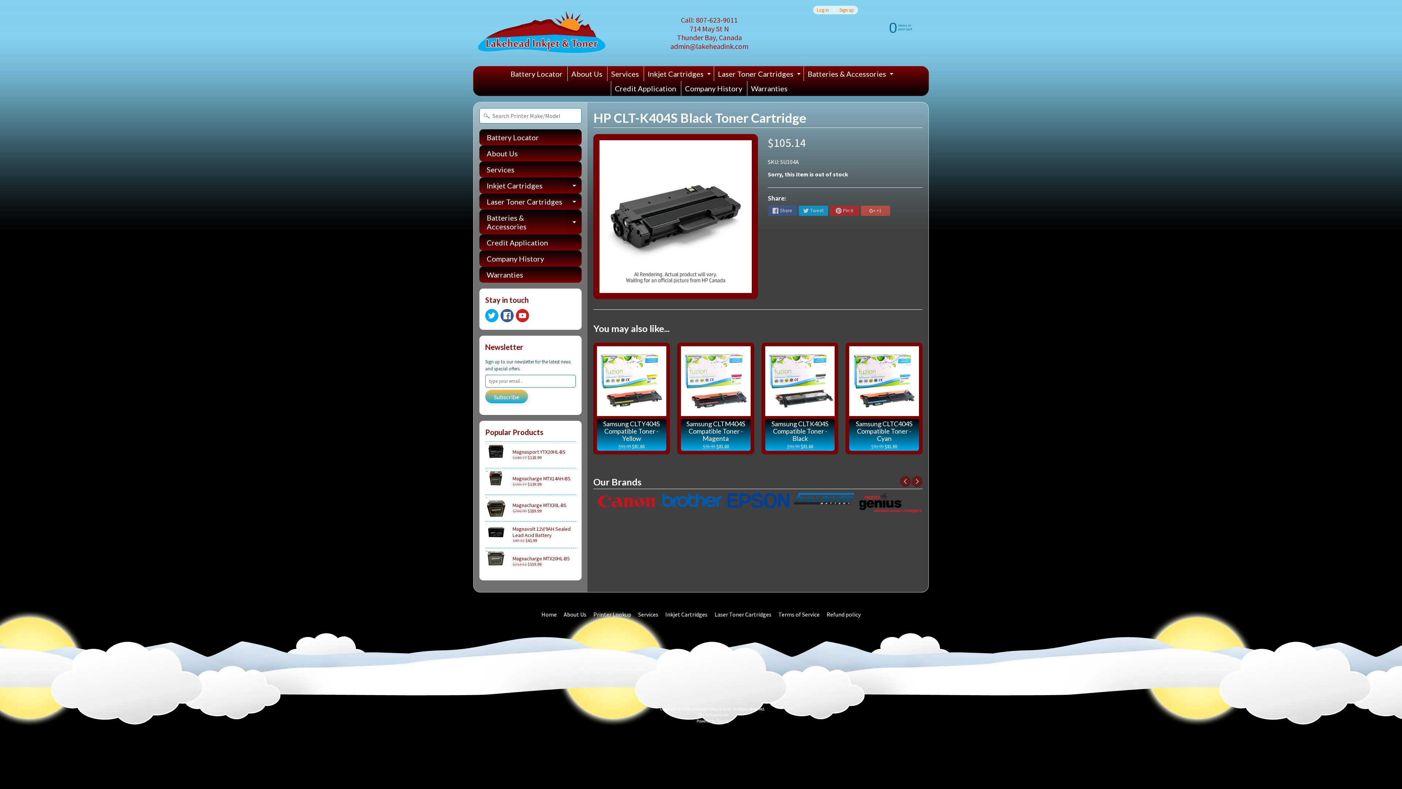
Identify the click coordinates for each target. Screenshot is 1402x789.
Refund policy (844, 614)
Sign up (846, 10)
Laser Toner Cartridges (760, 75)
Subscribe (506, 396)
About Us (586, 73)
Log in (823, 10)
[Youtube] (522, 315)
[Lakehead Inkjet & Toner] (541, 33)
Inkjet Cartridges (680, 75)
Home (549, 614)
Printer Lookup (612, 614)
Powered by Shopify (713, 721)
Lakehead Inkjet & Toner (711, 709)
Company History (713, 88)
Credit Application (645, 88)
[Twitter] (491, 315)
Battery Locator (536, 73)
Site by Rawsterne (713, 714)
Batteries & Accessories (851, 75)
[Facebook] (507, 315)
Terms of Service (799, 614)
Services (625, 73)
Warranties (769, 88)
